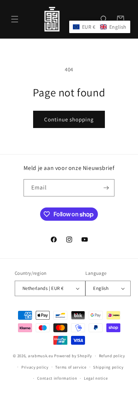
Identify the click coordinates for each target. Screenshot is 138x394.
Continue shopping (69, 119)
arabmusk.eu (40, 355)
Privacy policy (35, 367)
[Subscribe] (106, 187)
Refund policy (112, 355)
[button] (15, 19)
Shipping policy (108, 367)
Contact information (57, 378)
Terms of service (70, 367)
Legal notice (95, 378)
